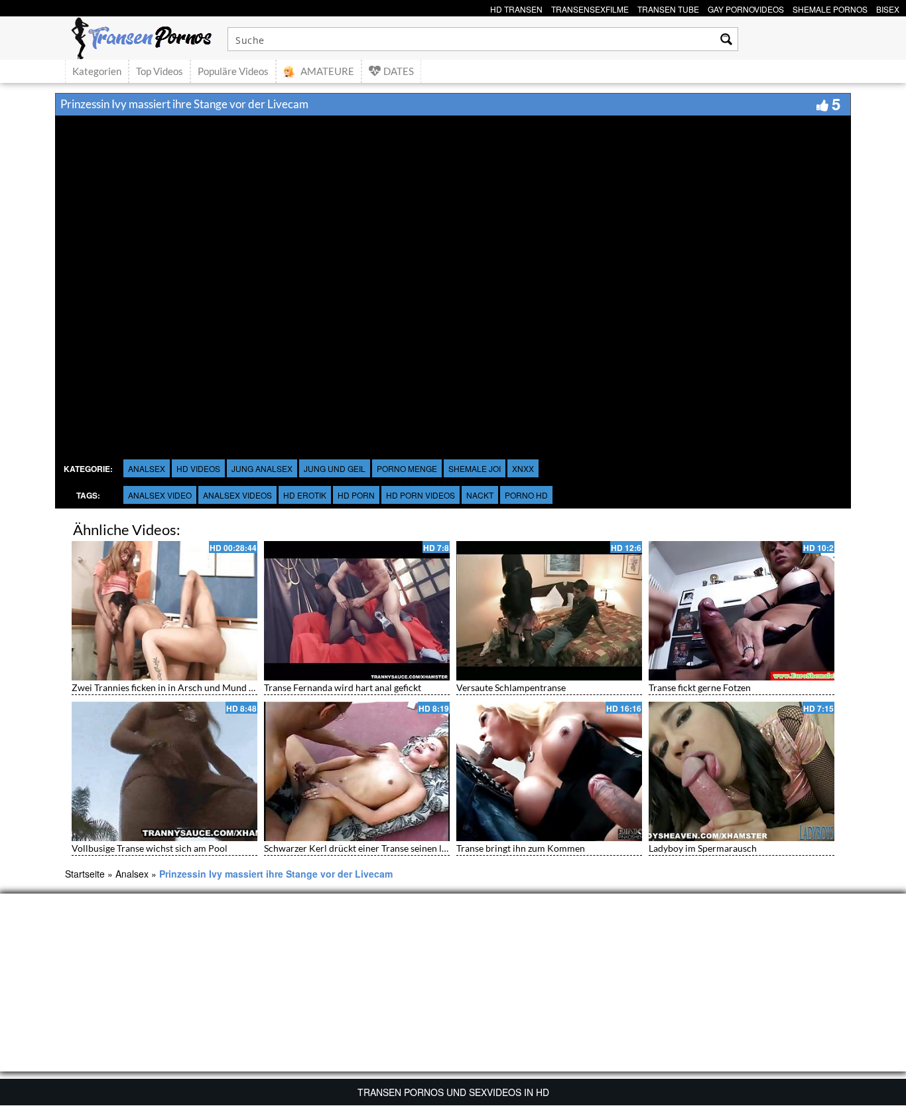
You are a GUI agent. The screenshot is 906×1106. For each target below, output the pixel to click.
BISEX (887, 8)
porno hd (526, 495)
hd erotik (304, 495)
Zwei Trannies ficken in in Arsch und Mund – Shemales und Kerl (202, 687)
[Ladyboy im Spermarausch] (741, 771)
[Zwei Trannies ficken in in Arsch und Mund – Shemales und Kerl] (164, 610)
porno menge (407, 468)
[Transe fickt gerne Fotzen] (741, 610)
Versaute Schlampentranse (511, 687)
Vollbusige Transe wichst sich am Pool (149, 848)
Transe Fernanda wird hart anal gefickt (342, 687)
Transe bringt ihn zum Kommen (520, 848)
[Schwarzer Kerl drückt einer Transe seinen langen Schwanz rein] (357, 771)
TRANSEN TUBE (668, 8)
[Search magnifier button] (726, 39)
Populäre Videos (233, 71)
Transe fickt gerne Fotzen (700, 687)
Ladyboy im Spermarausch (703, 848)
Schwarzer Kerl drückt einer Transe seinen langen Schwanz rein (393, 848)
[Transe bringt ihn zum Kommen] (549, 771)
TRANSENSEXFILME (590, 8)
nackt (479, 495)
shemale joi (474, 468)
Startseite (85, 873)
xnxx (523, 468)
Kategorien (96, 71)
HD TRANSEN (516, 8)
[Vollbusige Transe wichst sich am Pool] (164, 771)
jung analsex (261, 468)
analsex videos (237, 495)
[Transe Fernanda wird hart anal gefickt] (357, 610)
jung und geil (334, 468)
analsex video (160, 495)
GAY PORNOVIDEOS (746, 8)
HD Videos (198, 468)
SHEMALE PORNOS (830, 8)
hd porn (356, 495)
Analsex (146, 468)
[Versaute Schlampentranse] (549, 610)
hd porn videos (420, 495)
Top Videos (159, 71)
